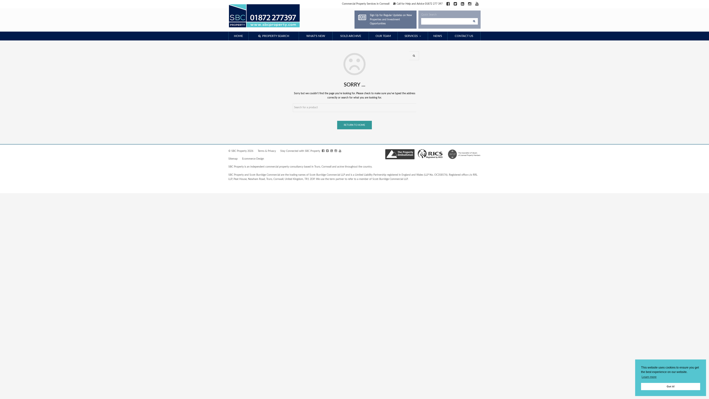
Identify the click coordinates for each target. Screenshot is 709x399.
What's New (315, 36)
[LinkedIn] (462, 4)
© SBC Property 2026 (240, 151)
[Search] (474, 21)
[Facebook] (448, 4)
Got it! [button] (671, 386)
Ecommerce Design (253, 159)
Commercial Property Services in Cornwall (365, 4)
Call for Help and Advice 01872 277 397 (420, 4)
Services (412, 36)
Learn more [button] (649, 376)
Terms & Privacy (267, 151)
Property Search (275, 36)
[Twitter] (455, 4)
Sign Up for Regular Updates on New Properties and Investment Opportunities (391, 19)
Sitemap (233, 159)
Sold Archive (350, 36)
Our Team (383, 36)
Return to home (354, 125)
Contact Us (464, 36)
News (437, 36)
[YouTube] (476, 4)
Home (238, 36)
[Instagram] (469, 4)
